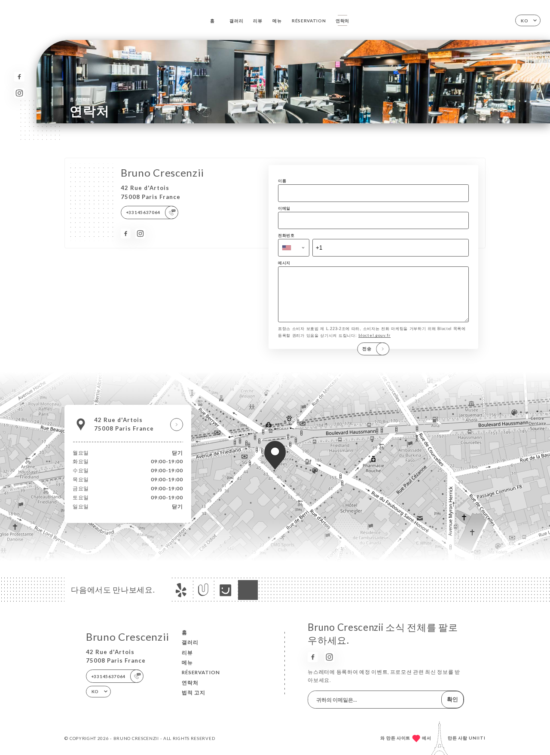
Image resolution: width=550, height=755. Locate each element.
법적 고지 (193, 692)
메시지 (284, 262)
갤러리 (236, 20)
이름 (282, 180)
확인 (452, 699)
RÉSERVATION (309, 20)
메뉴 (276, 20)
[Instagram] (19, 93)
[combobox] (294, 247)
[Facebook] (19, 77)
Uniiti (477, 737)
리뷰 (257, 20)
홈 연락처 (81, 99)
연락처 (342, 20)
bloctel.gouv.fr (374, 335)
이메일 (284, 208)
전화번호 (286, 235)
